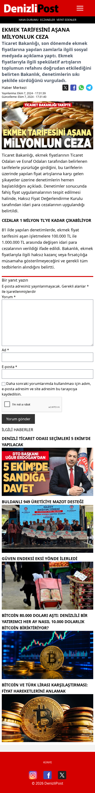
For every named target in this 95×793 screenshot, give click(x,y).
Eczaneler (47, 20)
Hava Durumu (28, 20)
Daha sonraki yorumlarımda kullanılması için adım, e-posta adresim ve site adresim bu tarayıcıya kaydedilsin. (46, 389)
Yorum (9, 296)
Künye (47, 762)
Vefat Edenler (66, 20)
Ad (5, 350)
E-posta (9, 366)
